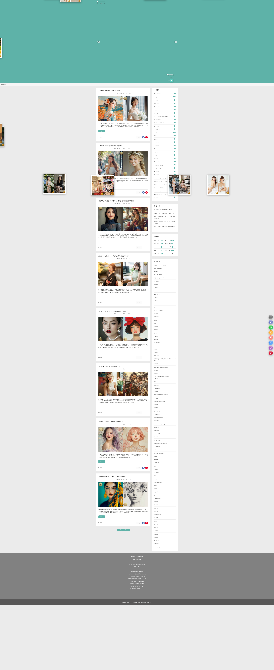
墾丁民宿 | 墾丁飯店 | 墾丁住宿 (161, 394)
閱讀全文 (102, 131)
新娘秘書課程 (158, 119)
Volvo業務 (156, 300)
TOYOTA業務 (157, 440)
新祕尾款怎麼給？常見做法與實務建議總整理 (110, 421)
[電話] (271, 332)
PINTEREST (157, 342)
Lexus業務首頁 (157, 498)
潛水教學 (156, 370)
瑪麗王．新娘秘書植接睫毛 (161, 194)
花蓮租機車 (156, 317)
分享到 (138, 137)
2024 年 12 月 (157, 247)
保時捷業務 (156, 420)
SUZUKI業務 (157, 433)
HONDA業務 (157, 388)
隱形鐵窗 (156, 326)
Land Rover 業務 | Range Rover (161, 424)
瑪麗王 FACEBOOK (158, 268)
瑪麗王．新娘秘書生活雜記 (161, 181)
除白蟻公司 (156, 540)
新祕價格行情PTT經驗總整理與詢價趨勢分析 (110, 146)
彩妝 (156, 136)
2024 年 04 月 (157, 250)
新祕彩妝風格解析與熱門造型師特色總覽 (109, 91)
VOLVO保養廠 (157, 446)
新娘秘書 (157, 97)
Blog (155, 346)
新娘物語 (157, 174)
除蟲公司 (156, 456)
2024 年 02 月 (157, 253)
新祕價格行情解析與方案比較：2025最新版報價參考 (112, 476)
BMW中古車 (157, 297)
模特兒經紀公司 (157, 411)
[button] (98, 41)
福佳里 (155, 349)
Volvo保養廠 (157, 547)
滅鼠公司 (156, 527)
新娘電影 (157, 161)
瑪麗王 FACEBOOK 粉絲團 (160, 265)
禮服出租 (157, 126)
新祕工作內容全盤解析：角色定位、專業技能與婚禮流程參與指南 (116, 201)
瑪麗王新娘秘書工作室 (159, 278)
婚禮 (156, 152)
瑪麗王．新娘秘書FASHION (161, 191)
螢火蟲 (155, 333)
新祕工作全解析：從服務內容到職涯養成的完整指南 (112, 311)
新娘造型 (157, 158)
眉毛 (156, 197)
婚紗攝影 (157, 129)
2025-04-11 (119, 93)
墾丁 (155, 495)
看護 (155, 475)
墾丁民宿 (156, 524)
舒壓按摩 (156, 320)
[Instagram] (271, 348)
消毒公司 (156, 352)
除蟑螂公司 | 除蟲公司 (159, 453)
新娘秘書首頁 (158, 93)
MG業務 (156, 404)
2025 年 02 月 (157, 243)
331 (126, 479)
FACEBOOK (157, 271)
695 (126, 258)
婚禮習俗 (157, 155)
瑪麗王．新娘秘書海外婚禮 (161, 178)
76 (126, 203)
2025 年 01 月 (168, 243)
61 (126, 148)
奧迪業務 (156, 459)
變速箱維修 (156, 385)
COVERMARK (158, 168)
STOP (137, 335)
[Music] (171, 80)
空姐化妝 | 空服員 (159, 165)
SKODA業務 (156, 427)
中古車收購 (156, 355)
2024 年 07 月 (168, 247)
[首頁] (271, 322)
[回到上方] (271, 317)
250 (126, 93)
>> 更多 (174, 253)
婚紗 (156, 110)
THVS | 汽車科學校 (158, 310)
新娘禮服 (157, 148)
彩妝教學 (157, 100)
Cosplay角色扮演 (158, 482)
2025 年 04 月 (157, 240)
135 (126, 369)
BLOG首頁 (3, 84)
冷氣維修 (156, 336)
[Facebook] (271, 343)
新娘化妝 (157, 142)
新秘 (101, 137)
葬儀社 (155, 382)
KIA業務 (156, 398)
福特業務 (156, 373)
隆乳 (155, 323)
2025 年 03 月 (168, 240)
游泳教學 (156, 437)
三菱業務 (156, 407)
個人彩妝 (157, 103)
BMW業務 (156, 287)
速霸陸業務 (156, 430)
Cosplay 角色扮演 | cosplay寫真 (161, 367)
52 (126, 313)
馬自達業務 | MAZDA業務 (159, 401)
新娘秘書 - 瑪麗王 (158, 274)
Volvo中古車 (157, 307)
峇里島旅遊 (156, 281)
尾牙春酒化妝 (158, 106)
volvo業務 (156, 304)
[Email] (271, 337)
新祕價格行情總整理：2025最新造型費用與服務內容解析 (113, 256)
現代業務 (156, 391)
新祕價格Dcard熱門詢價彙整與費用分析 (109, 366)
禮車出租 (156, 313)
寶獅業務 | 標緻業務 (158, 417)
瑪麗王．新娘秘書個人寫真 (161, 187)
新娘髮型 (157, 145)
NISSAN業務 (157, 414)
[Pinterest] (271, 353)
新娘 (156, 139)
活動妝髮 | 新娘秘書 (159, 123)
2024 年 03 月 (168, 250)
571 (126, 424)
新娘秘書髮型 (158, 113)
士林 (155, 450)
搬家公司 (156, 329)
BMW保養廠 (157, 294)
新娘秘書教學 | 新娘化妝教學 (161, 116)
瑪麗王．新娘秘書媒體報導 (161, 184)
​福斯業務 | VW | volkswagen (160, 443)
